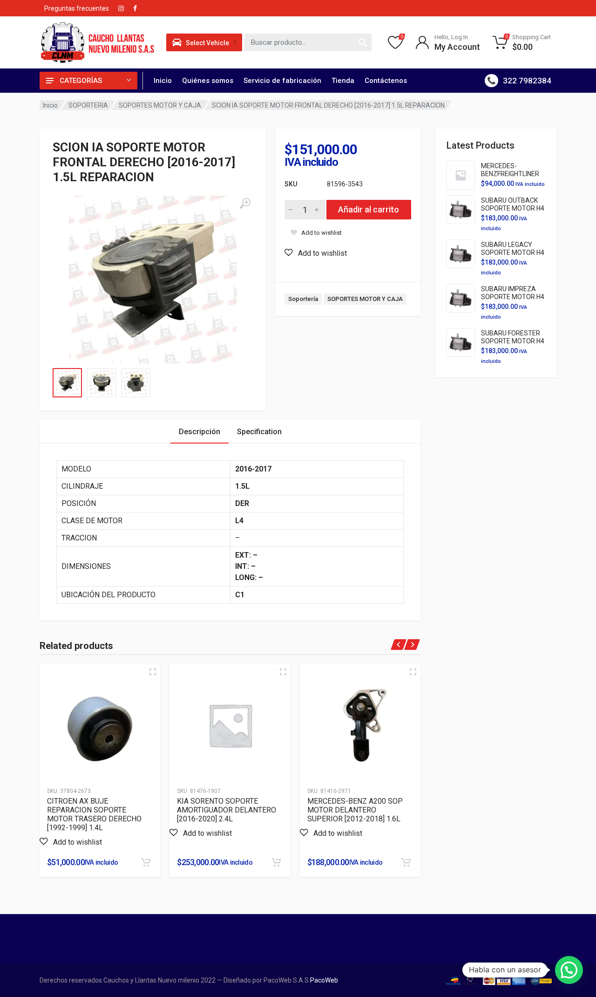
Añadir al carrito (368, 209)
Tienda (343, 80)
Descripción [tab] (199, 431)
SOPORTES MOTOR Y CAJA (160, 105)
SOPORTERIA (88, 105)
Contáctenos (386, 80)
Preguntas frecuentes (76, 8)
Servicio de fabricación (282, 80)
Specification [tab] (259, 431)
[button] (315, 252)
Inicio (163, 80)
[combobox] (308, 42)
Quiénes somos (207, 80)
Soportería (303, 298)
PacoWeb (323, 980)
